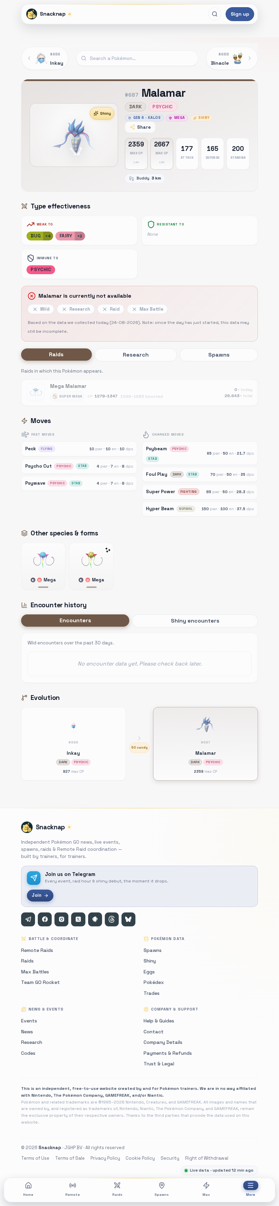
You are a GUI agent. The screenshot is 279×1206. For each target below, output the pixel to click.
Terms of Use (35, 1158)
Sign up (240, 14)
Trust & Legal (159, 1064)
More (250, 1194)
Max (206, 1194)
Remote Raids (37, 950)
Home (28, 1194)
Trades (152, 993)
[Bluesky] (128, 919)
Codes (28, 1053)
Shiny (105, 113)
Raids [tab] (56, 354)
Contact (154, 1032)
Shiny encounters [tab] (195, 620)
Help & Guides (159, 1021)
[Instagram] (61, 919)
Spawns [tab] (219, 354)
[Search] (214, 13)
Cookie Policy (140, 1158)
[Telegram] (28, 919)
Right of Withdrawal (206, 1158)
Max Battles (35, 972)
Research (31, 1042)
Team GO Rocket (40, 982)
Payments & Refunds (168, 1053)
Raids (117, 1194)
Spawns (161, 1194)
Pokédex (154, 982)
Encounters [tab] (75, 620)
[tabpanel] (139, 386)
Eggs (149, 972)
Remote (72, 1194)
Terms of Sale (70, 1158)
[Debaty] (95, 919)
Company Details (163, 1042)
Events (29, 1021)
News (27, 1032)
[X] (78, 919)
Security (170, 1158)
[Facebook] (45, 919)
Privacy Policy (105, 1158)
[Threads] (112, 919)
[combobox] (137, 58)
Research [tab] (136, 354)
